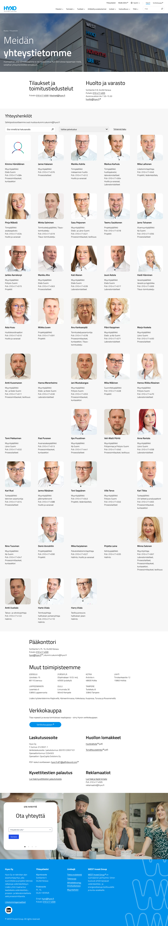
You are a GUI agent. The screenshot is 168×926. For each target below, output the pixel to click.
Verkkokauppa (157, 3)
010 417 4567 (148, 554)
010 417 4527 (81, 554)
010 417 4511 (15, 394)
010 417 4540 (115, 449)
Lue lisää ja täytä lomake (96, 779)
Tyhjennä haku (119, 129)
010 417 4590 (48, 554)
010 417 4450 (148, 338)
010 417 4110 (48, 619)
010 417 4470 (148, 394)
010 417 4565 (148, 501)
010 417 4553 (81, 394)
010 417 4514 (15, 501)
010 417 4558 (148, 449)
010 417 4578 (81, 335)
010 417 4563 (48, 286)
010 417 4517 (115, 286)
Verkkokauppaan (44, 724)
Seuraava (14, 837)
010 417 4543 (81, 498)
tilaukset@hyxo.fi (57, 95)
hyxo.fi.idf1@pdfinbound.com (64, 762)
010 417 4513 (48, 446)
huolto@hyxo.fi (92, 99)
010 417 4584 (15, 175)
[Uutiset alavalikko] (115, 9)
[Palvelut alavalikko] (62, 9)
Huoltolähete (91, 743)
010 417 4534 (15, 233)
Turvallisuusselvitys (94, 749)
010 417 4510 (15, 335)
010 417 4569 (148, 286)
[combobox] (153, 8)
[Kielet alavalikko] (139, 3)
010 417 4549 (148, 172)
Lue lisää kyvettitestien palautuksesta (45, 779)
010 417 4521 (81, 233)
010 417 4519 (48, 233)
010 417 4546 (115, 501)
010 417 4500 (42, 95)
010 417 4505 (99, 93)
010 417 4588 (48, 501)
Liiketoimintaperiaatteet (15, 902)
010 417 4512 (81, 175)
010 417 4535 (115, 554)
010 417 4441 (81, 449)
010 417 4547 (15, 557)
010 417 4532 (15, 449)
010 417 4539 (81, 286)
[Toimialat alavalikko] (73, 9)
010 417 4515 (15, 286)
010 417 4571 (115, 338)
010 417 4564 (115, 178)
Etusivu (6, 31)
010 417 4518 (115, 230)
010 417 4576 (48, 172)
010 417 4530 (48, 394)
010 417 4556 (148, 233)
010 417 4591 (48, 335)
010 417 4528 (115, 390)
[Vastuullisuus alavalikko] (129, 9)
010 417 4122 (15, 615)
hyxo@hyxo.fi (35, 655)
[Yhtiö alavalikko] (137, 9)
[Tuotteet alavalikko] (84, 9)
